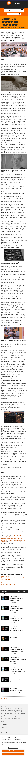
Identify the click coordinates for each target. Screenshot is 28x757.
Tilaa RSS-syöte (5, 727)
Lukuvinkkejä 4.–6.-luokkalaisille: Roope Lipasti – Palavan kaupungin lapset (17, 649)
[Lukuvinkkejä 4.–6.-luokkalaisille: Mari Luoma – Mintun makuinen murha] (5, 638)
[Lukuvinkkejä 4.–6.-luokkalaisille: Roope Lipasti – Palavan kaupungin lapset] (5, 649)
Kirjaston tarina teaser (6, 581)
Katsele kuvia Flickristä (6, 730)
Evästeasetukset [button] (5, 732)
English (16, 6)
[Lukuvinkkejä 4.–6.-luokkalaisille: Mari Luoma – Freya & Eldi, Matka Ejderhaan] (5, 628)
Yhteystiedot (4, 724)
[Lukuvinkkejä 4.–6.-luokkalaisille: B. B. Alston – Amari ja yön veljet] (5, 598)
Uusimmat (4, 591)
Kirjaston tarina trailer (6, 582)
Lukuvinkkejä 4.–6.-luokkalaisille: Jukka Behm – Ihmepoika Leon (17, 608)
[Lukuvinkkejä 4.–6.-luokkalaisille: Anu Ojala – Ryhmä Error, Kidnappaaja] (5, 690)
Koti (2, 27)
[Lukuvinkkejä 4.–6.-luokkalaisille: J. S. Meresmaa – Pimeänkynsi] (5, 659)
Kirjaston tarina (5, 576)
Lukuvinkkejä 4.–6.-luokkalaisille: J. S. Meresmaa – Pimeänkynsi (18, 659)
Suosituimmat (22, 591)
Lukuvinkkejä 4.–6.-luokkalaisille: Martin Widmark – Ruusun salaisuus (18, 680)
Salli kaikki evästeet (13, 751)
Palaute (3, 721)
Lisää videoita (4, 698)
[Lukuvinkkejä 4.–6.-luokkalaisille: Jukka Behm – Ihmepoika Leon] (5, 608)
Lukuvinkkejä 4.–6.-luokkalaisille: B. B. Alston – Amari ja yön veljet (17, 598)
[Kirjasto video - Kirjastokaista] (9, 3)
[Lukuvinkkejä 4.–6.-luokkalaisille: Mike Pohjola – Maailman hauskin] (5, 618)
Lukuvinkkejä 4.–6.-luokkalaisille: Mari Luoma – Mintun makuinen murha (17, 639)
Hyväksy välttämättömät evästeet (13, 754)
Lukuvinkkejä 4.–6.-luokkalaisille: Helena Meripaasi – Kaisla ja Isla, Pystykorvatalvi (18, 669)
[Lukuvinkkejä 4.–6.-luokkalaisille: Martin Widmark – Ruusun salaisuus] (5, 679)
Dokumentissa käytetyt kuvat (8, 584)
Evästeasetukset (13, 748)
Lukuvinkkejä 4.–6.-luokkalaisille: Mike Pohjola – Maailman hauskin (17, 618)
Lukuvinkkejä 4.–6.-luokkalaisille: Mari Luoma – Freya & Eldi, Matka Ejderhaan (17, 629)
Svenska (12, 6)
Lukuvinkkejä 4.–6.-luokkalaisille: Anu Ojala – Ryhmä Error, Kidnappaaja (16, 690)
